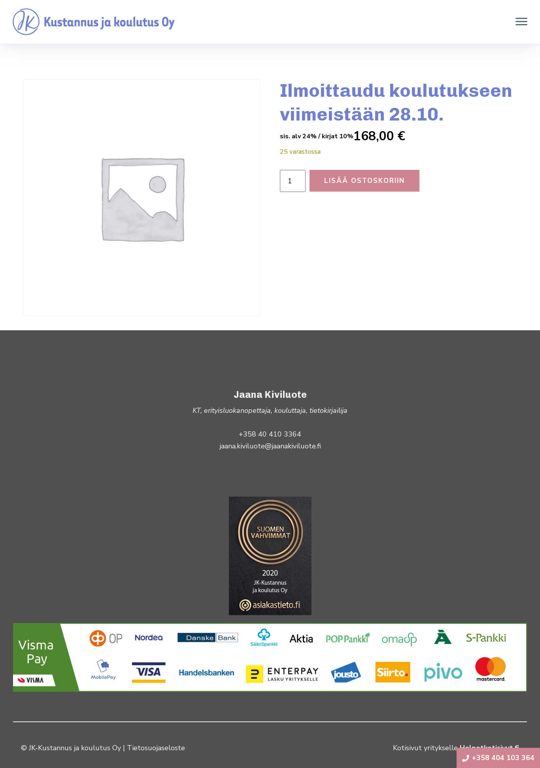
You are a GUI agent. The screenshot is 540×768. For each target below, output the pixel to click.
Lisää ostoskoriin (364, 180)
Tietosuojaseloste (156, 748)
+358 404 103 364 (503, 757)
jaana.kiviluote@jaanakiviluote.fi (270, 446)
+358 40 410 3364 (270, 434)
